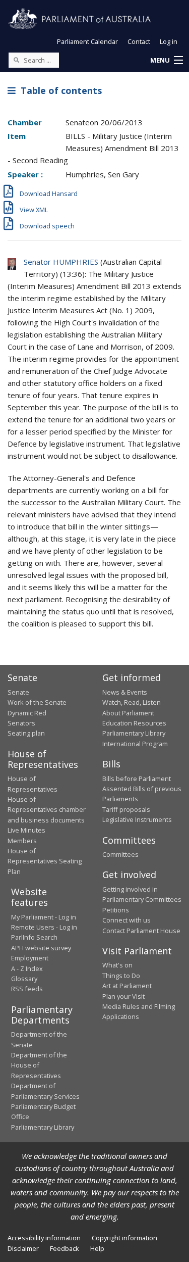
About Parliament (128, 712)
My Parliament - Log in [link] (43, 916)
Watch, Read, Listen (131, 702)
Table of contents (59, 90)
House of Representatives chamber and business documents (47, 809)
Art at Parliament (127, 985)
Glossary (24, 978)
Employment (29, 957)
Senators (21, 722)
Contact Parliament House (141, 930)
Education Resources (134, 722)
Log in (168, 41)
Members (22, 840)
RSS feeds (27, 988)
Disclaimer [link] (23, 1248)
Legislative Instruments (137, 819)
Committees (120, 854)
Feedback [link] (64, 1248)
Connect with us (126, 920)
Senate (18, 692)
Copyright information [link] (124, 1237)
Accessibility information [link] (44, 1237)
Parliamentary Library (133, 733)
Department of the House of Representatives (39, 1065)
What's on (117, 964)
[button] (166, 60)
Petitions (115, 909)
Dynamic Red (27, 712)
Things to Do (121, 975)
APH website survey (41, 947)
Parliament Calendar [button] (87, 41)
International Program (135, 743)
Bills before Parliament (136, 778)
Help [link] (97, 1248)
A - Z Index (27, 968)
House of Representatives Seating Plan (45, 861)
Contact (139, 41)
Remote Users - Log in (44, 927)
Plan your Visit (123, 996)
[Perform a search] (16, 59)
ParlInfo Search (34, 937)
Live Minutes (26, 830)
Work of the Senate (37, 702)
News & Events (124, 692)
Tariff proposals (126, 809)
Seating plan (26, 733)
